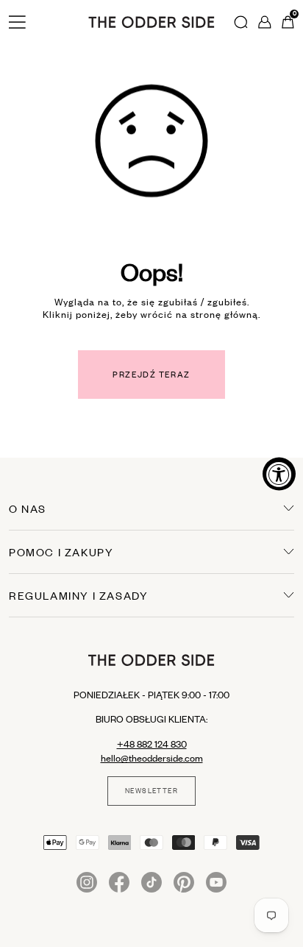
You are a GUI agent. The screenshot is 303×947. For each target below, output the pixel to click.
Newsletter (151, 791)
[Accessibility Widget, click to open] (279, 473)
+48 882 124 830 (152, 744)
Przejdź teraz (151, 374)
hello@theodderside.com (152, 758)
